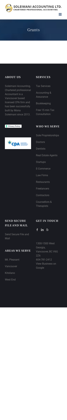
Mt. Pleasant (12, 259)
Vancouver (11, 266)
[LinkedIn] (42, 229)
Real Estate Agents (46, 155)
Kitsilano (10, 272)
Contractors (42, 195)
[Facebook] (37, 229)
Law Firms (42, 175)
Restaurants (43, 181)
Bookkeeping (43, 103)
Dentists (40, 148)
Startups (41, 162)
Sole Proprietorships (47, 135)
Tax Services (43, 86)
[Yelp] (47, 229)
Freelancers (42, 188)
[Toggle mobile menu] (60, 14)
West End (10, 279)
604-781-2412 (44, 259)
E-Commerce (43, 168)
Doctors (40, 142)
